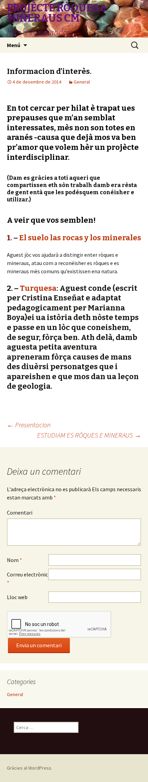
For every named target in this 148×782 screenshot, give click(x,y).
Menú (13, 45)
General (82, 82)
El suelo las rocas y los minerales (80, 237)
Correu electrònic (27, 578)
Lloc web (17, 597)
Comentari (19, 512)
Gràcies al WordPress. (29, 768)
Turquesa (38, 288)
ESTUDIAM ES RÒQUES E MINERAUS (89, 435)
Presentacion (29, 424)
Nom (14, 560)
